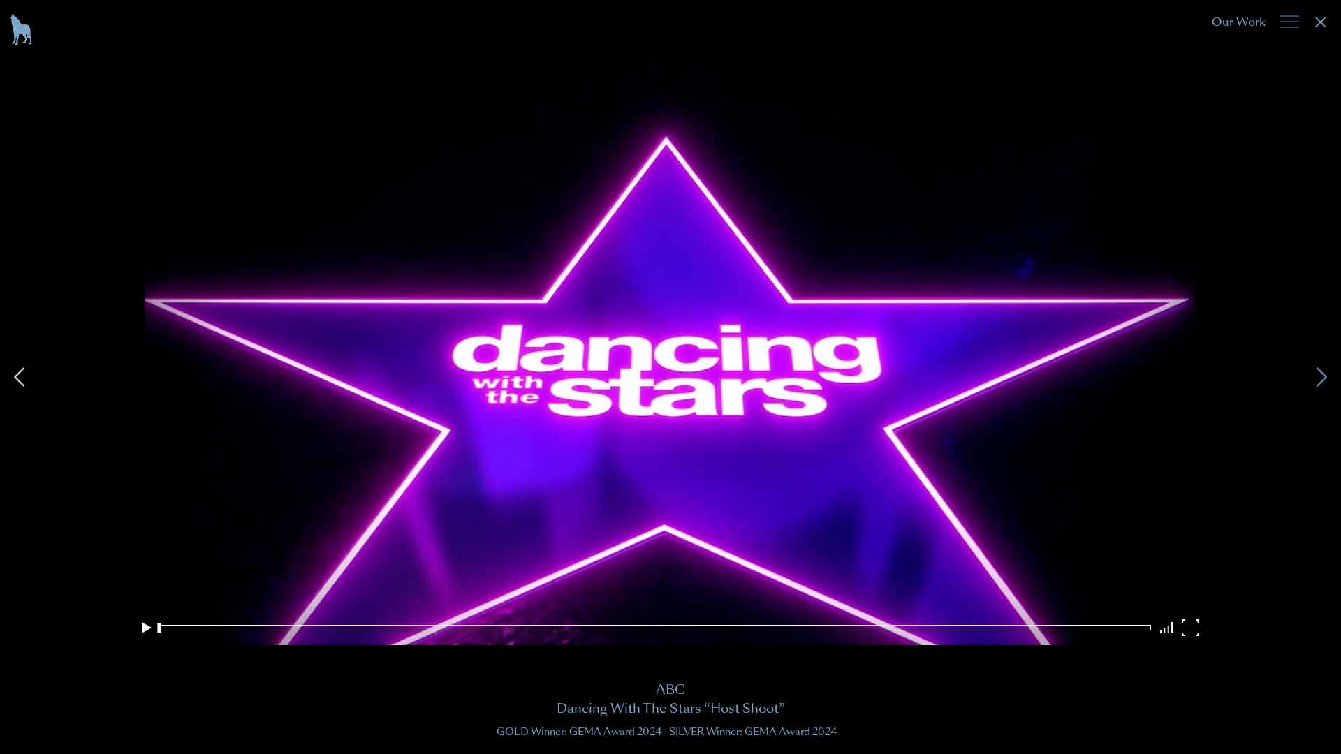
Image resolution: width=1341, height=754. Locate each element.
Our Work (1239, 22)
